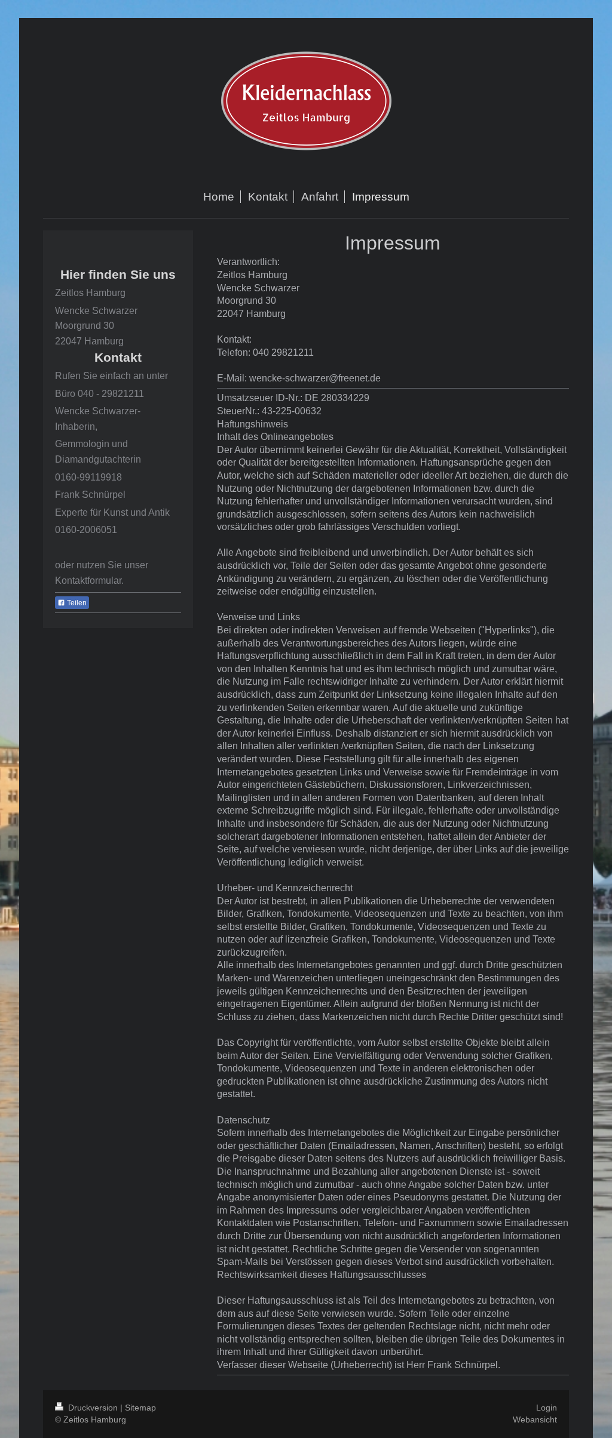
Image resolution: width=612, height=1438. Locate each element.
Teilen (76, 603)
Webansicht (535, 1419)
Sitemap (140, 1407)
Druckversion (93, 1407)
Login (546, 1407)
